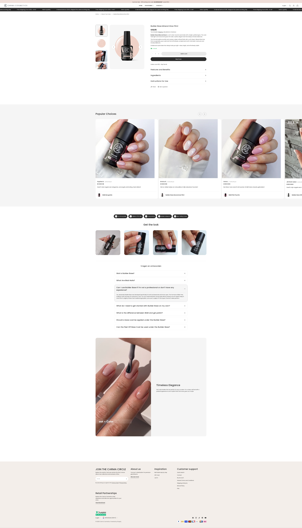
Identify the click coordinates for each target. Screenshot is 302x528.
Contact (179, 475)
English (284, 5)
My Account (180, 478)
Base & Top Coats (106, 14)
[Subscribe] (126, 479)
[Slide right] (140, 47)
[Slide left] (113, 47)
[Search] (289, 5)
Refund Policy (181, 486)
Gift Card (156, 475)
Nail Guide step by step (160, 472)
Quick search (180, 472)
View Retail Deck (100, 502)
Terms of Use (115, 483)
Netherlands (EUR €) (110, 518)
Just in (156, 478)
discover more (135, 477)
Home (97, 14)
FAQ (178, 488)
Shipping (160, 32)
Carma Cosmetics (105, 521)
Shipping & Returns (182, 483)
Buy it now (178, 59)
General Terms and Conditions (185, 480)
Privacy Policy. (123, 483)
